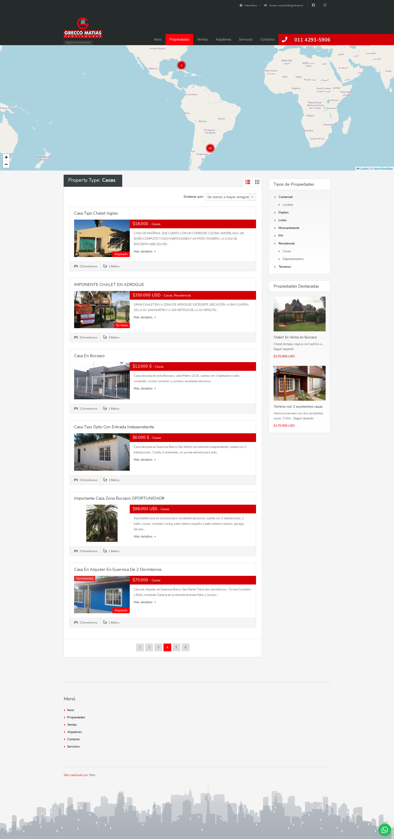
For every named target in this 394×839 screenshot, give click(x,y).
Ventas (202, 39)
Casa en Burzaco (89, 355)
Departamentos (293, 259)
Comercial (286, 197)
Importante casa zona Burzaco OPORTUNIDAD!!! (119, 498)
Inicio (158, 39)
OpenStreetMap (383, 168)
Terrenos (285, 267)
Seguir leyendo (284, 349)
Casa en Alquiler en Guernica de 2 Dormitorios (118, 569)
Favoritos (250, 5)
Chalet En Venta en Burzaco (295, 337)
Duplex (284, 212)
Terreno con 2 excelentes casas (298, 406)
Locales (288, 205)
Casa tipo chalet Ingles (96, 213)
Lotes (283, 220)
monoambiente (289, 228)
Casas (287, 251)
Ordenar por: (194, 197)
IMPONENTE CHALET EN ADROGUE (109, 284)
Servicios (246, 39)
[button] (181, 65)
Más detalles (143, 251)
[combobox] (231, 197)
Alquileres (223, 39)
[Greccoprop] (83, 30)
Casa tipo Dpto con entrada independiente (114, 427)
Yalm (92, 775)
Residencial (287, 244)
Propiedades (179, 39)
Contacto (267, 39)
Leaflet (363, 168)
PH (281, 236)
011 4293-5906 (312, 40)
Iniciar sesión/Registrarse (286, 5)
